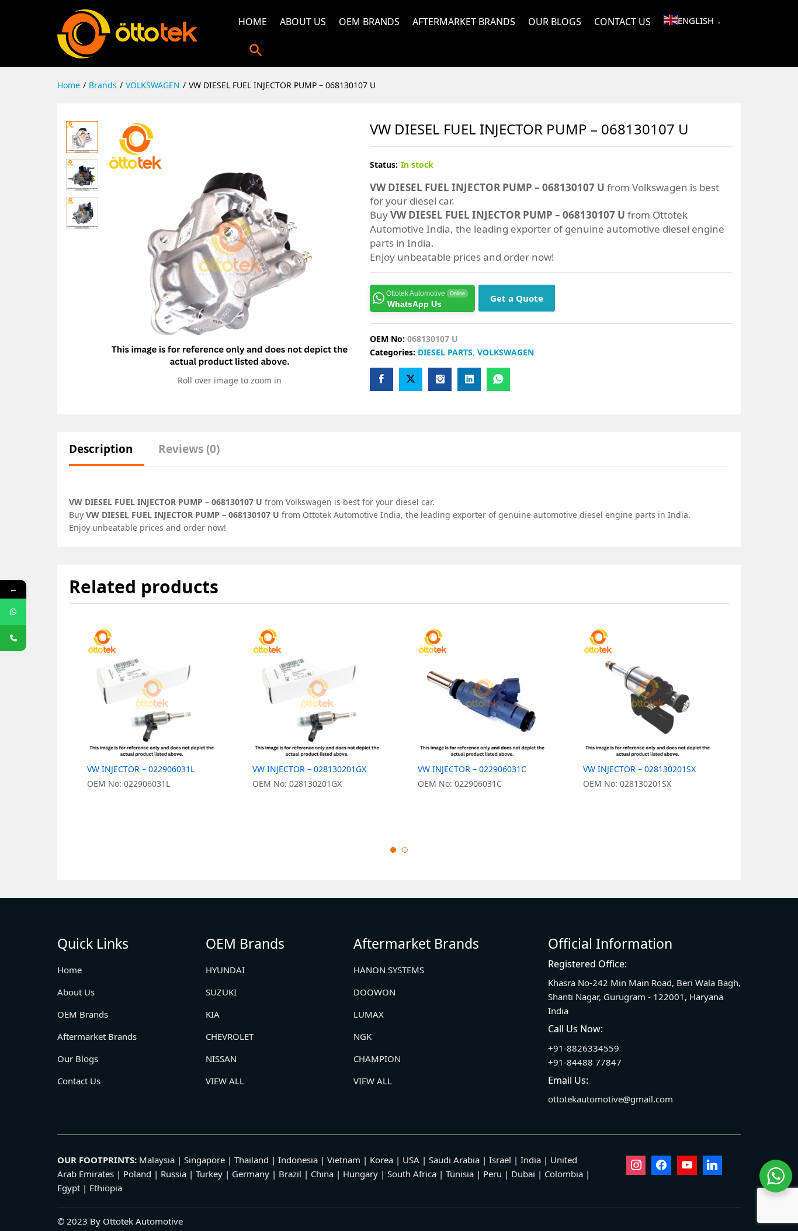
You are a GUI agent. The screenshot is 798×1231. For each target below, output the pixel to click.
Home (252, 21)
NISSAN (221, 1058)
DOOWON (374, 992)
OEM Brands (369, 21)
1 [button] (393, 850)
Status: (384, 164)
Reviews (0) (189, 449)
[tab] (106, 454)
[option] (151, 721)
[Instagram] (636, 1165)
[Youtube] (687, 1165)
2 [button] (405, 850)
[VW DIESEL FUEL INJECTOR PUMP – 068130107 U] (381, 379)
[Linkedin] (713, 1165)
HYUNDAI (225, 970)
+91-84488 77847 (585, 1062)
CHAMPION (377, 1058)
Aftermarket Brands (463, 21)
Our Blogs (554, 21)
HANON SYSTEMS (388, 970)
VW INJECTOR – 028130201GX (309, 769)
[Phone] (13, 638)
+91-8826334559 (583, 1048)
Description (101, 449)
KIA (213, 1014)
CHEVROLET (230, 1036)
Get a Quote (516, 298)
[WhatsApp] (13, 612)
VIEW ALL (225, 1081)
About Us (303, 21)
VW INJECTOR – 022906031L (141, 769)
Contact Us (622, 21)
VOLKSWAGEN (505, 352)
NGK (362, 1036)
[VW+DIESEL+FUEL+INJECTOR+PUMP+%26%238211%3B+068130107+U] (410, 379)
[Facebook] (661, 1165)
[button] (256, 50)
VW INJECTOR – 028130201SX (639, 769)
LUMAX (368, 1014)
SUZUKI (221, 992)
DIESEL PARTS (445, 352)
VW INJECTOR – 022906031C (472, 769)
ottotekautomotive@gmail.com (610, 1099)
